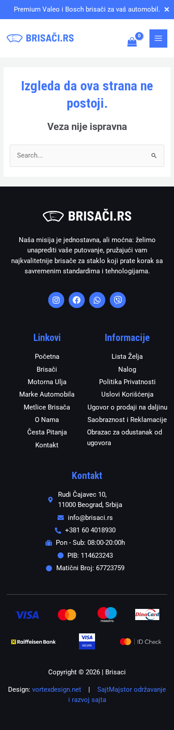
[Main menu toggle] (158, 38)
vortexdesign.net (56, 689)
